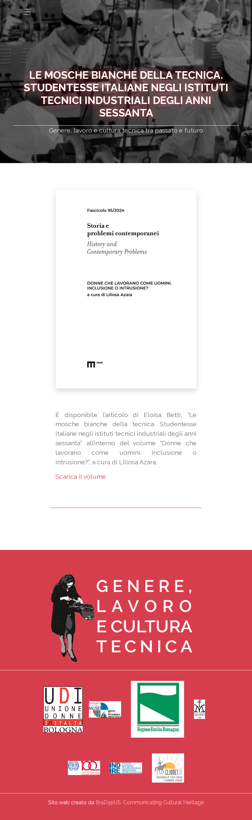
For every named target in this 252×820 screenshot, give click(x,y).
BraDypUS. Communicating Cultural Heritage (149, 802)
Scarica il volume (80, 476)
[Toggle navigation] (27, 11)
